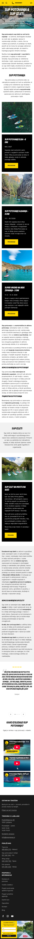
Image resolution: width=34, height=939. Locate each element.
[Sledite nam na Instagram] (7, 916)
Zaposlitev (5, 903)
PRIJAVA (11, 535)
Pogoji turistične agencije (7, 895)
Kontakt (4, 907)
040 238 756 (6, 861)
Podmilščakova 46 (8, 820)
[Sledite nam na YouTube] (12, 916)
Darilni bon (5, 900)
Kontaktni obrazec (8, 834)
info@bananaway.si (8, 837)
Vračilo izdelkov (7, 885)
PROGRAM (11, 165)
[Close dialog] (32, 922)
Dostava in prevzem (5, 880)
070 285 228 (6, 867)
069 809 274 (6, 849)
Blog (3, 910)
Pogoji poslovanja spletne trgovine (8, 889)
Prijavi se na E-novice (9, 810)
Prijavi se (9, 935)
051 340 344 (6, 855)
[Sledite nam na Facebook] (3, 916)
